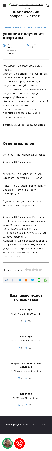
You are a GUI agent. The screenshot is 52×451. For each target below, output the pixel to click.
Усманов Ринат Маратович (19, 154)
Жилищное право (21, 124)
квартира (39, 124)
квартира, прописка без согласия (26, 365)
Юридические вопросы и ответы (26, 14)
